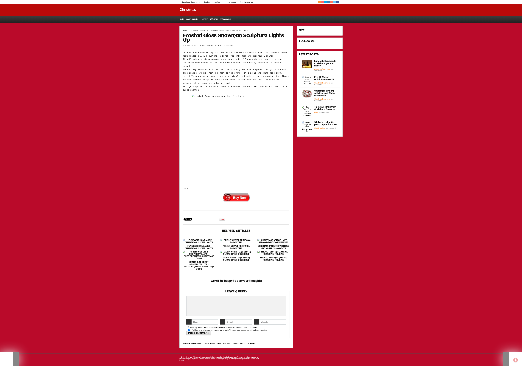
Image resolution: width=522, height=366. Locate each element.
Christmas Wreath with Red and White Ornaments (273, 247)
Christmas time (319, 128)
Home (182, 19)
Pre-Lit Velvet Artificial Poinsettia (236, 247)
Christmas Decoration (191, 2)
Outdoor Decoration (212, 2)
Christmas (187, 9)
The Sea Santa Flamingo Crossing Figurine (273, 259)
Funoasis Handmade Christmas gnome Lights (199, 247)
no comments (228, 45)
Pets (316, 113)
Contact (205, 19)
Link (185, 188)
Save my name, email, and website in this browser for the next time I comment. (223, 327)
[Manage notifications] (515, 360)
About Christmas (192, 19)
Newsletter (214, 19)
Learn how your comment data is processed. (236, 343)
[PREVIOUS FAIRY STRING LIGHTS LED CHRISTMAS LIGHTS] (9, 359)
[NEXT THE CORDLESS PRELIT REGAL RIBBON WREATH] (512, 359)
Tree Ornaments (246, 2)
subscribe (245, 330)
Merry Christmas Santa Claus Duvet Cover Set (236, 259)
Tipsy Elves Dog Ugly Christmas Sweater (325, 108)
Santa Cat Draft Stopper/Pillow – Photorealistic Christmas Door (199, 265)
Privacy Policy (225, 19)
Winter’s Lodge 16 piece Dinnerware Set (326, 123)
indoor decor (230, 2)
